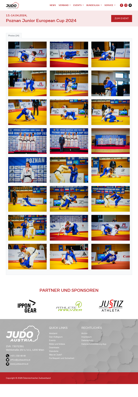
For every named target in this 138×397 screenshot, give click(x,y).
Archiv (84, 333)
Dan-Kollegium (56, 337)
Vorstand (53, 333)
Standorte (53, 351)
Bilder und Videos (57, 344)
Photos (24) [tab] (13, 35)
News (53, 5)
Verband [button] (64, 5)
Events (52, 340)
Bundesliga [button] (93, 5)
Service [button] (109, 5)
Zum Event (122, 18)
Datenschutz (87, 340)
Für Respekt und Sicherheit (61, 358)
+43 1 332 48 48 (18, 356)
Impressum (86, 337)
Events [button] (77, 5)
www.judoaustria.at (19, 364)
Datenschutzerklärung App (93, 344)
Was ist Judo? (55, 355)
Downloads (54, 347)
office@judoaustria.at (20, 360)
